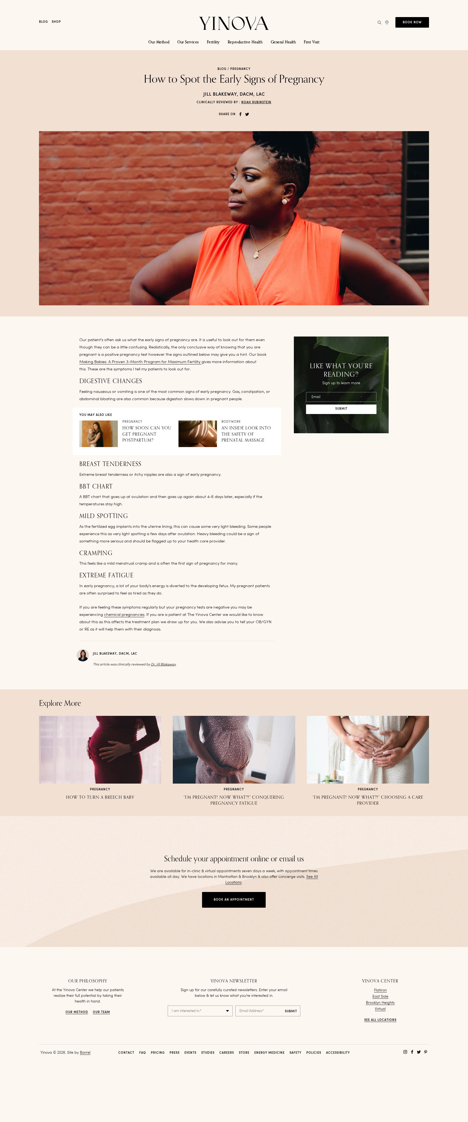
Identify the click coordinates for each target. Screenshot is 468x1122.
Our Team (101, 1012)
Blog (43, 22)
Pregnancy (240, 69)
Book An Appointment (234, 899)
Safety (295, 1053)
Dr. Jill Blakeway (163, 664)
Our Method (77, 1012)
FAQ (142, 1053)
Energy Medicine (269, 1053)
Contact (126, 1053)
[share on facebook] (240, 114)
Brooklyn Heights (380, 1003)
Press (175, 1053)
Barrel (85, 1053)
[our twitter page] (419, 1052)
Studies (207, 1053)
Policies (313, 1053)
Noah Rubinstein (256, 102)
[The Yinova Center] (234, 22)
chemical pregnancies (124, 615)
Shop (56, 22)
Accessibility (338, 1053)
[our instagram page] (405, 1052)
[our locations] (387, 22)
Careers (226, 1053)
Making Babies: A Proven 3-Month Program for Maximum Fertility (140, 362)
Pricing (158, 1053)
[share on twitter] (247, 114)
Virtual (380, 1009)
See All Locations (380, 1020)
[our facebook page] (412, 1052)
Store (244, 1053)
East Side (380, 996)
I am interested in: (187, 1011)
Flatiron (380, 990)
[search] (379, 22)
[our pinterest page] (426, 1052)
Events (190, 1053)
